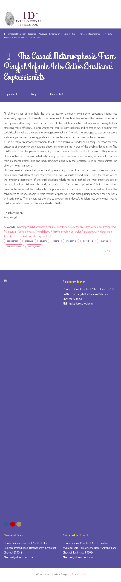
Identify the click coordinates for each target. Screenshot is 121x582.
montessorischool (13, 246)
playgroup (103, 240)
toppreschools (12, 240)
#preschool (16, 236)
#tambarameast (26, 231)
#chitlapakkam (37, 227)
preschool (12, 94)
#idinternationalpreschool (37, 236)
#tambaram (10, 231)
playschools (88, 240)
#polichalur (75, 231)
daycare (43, 240)
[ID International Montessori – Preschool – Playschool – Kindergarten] (22, 18)
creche (56, 240)
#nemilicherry (42, 231)
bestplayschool (34, 246)
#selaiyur (80, 227)
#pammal (51, 227)
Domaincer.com (79, 574)
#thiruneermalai (59, 231)
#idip (6, 236)
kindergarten (71, 240)
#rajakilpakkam (94, 227)
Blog (33, 94)
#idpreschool (105, 231)
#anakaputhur (89, 231)
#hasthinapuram (66, 227)
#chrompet (23, 227)
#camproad (109, 227)
